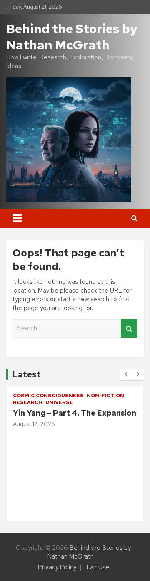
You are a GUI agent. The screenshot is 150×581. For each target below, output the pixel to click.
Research (108, 459)
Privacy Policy (57, 567)
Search (129, 328)
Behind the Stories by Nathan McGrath (72, 36)
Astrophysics (115, 448)
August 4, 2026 (111, 499)
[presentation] (126, 374)
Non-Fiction (43, 395)
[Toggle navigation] (17, 218)
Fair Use (98, 567)
